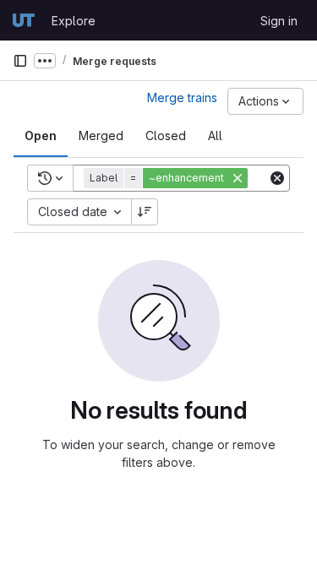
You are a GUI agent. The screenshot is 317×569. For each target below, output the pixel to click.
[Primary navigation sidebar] (20, 60)
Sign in (279, 21)
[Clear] (277, 178)
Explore (74, 21)
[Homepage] (23, 20)
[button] (167, 178)
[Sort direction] (144, 211)
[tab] (41, 136)
